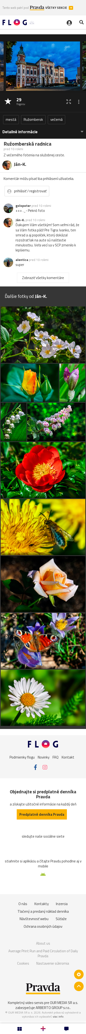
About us (43, 943)
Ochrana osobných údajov (43, 926)
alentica (22, 259)
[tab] (43, 129)
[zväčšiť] (68, 101)
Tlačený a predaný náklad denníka (43, 911)
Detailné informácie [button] (20, 132)
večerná (56, 119)
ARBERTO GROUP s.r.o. (53, 1007)
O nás (22, 903)
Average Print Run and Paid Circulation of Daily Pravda (43, 953)
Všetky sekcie (56, 7)
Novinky (43, 757)
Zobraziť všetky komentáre (43, 277)
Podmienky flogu (22, 757)
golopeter (23, 205)
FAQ (56, 757)
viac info (58, 1016)
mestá (11, 119)
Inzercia (62, 903)
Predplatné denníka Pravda (41, 814)
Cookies (23, 963)
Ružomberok (33, 119)
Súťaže (61, 918)
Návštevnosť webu (34, 918)
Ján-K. (20, 220)
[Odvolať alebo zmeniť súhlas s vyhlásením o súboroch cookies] (79, 974)
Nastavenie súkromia (52, 963)
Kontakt (68, 757)
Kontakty (41, 903)
